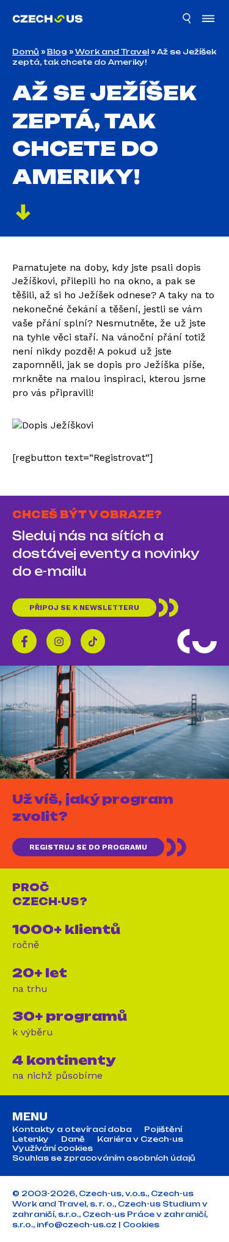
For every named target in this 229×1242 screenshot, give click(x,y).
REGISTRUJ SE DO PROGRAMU (88, 847)
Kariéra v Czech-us (140, 1139)
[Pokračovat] (23, 214)
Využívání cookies (52, 1148)
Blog (57, 51)
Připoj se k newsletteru (84, 607)
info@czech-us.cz (77, 1224)
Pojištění (163, 1129)
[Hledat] (187, 20)
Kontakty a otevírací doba (72, 1129)
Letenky (30, 1139)
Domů (25, 51)
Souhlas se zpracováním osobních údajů (103, 1158)
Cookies (141, 1224)
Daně (73, 1139)
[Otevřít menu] (208, 20)
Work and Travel (112, 51)
